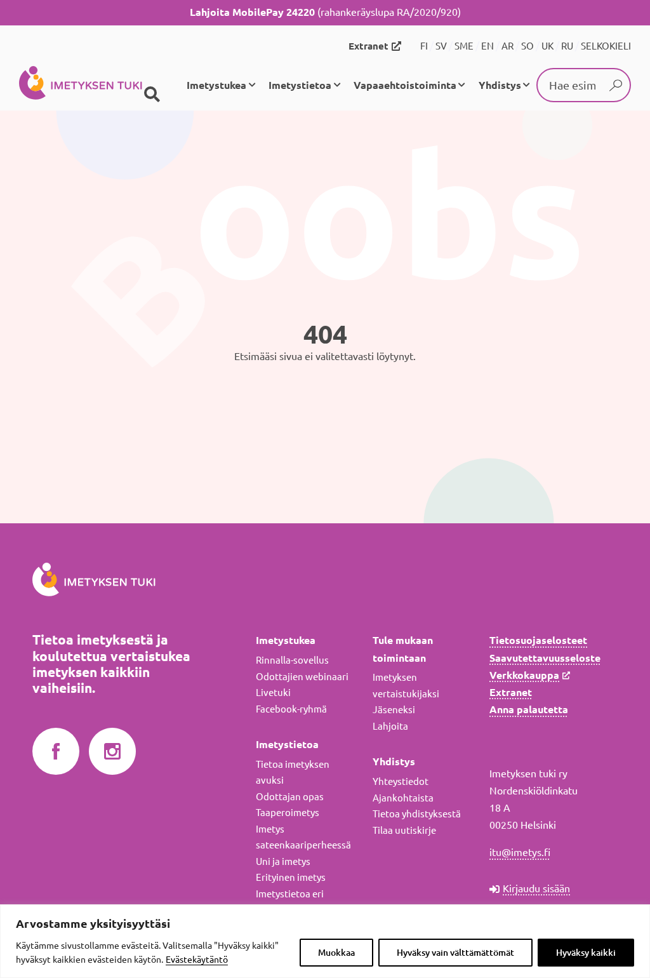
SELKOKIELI (606, 46)
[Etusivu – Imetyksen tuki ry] (80, 85)
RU (567, 46)
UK (547, 46)
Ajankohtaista (403, 798)
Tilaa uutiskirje (404, 830)
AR (507, 46)
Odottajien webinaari (302, 676)
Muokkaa (336, 953)
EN (487, 46)
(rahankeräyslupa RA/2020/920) (325, 12)
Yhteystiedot (400, 781)
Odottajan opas (290, 796)
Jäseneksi (394, 709)
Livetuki (273, 692)
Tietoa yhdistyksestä (417, 813)
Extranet (368, 46)
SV (441, 46)
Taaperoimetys (287, 812)
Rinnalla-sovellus (292, 660)
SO (527, 46)
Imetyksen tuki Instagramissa (112, 752)
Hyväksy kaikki (586, 953)
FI (424, 46)
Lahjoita (390, 726)
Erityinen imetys (291, 877)
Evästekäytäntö (197, 960)
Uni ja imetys (283, 861)
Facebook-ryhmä (291, 709)
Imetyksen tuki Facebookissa (55, 752)
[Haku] (151, 94)
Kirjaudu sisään (536, 888)
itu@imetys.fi (519, 852)
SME (464, 46)
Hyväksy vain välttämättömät (455, 953)
